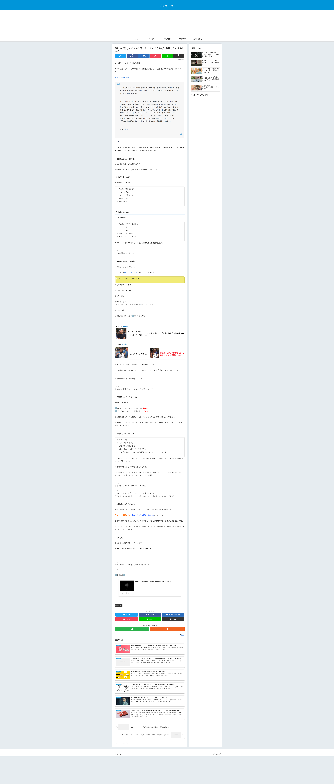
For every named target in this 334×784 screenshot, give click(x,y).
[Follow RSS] (167, 629)
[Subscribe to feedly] (132, 629)
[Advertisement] (167, 23)
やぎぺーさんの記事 (122, 77)
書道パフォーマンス (131, 272)
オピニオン (119, 605)
